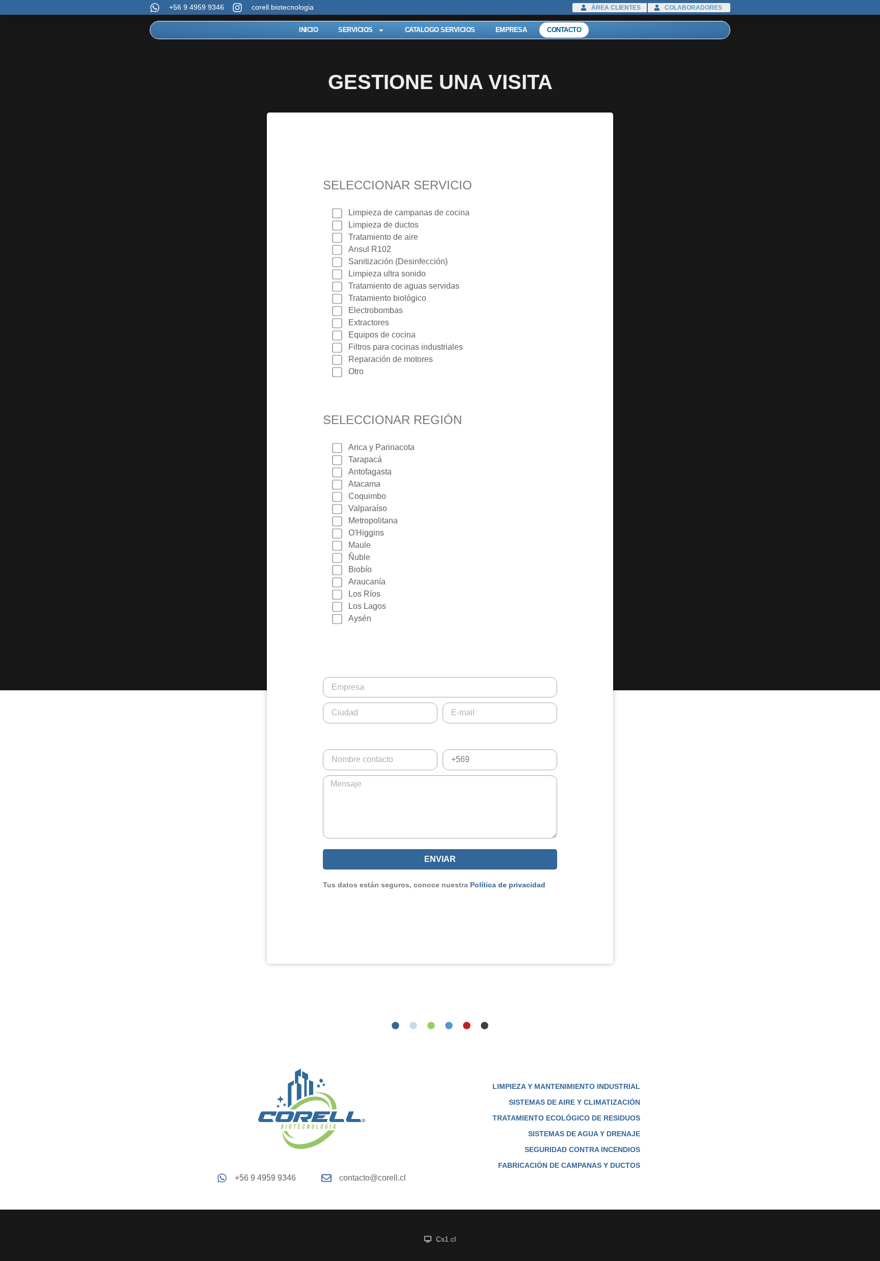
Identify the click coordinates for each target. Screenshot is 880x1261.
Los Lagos (367, 606)
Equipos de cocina (382, 334)
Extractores (368, 322)
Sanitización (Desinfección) (398, 261)
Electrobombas (375, 310)
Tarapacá (365, 459)
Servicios (355, 30)
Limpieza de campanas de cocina (409, 212)
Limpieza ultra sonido (387, 273)
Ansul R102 (369, 249)
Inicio (308, 30)
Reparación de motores (390, 359)
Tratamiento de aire (383, 237)
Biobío (360, 569)
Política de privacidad (507, 885)
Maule (359, 545)
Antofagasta (370, 471)
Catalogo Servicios (440, 30)
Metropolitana (373, 520)
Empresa (511, 30)
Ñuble (359, 557)
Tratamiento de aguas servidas (403, 286)
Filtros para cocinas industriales (405, 347)
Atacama (364, 484)
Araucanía (367, 581)
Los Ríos (364, 594)
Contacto (564, 30)
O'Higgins (366, 532)
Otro (356, 371)
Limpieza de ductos (383, 224)
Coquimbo (367, 496)
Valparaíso (367, 508)
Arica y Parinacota (381, 447)
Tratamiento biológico (387, 298)
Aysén (359, 618)
